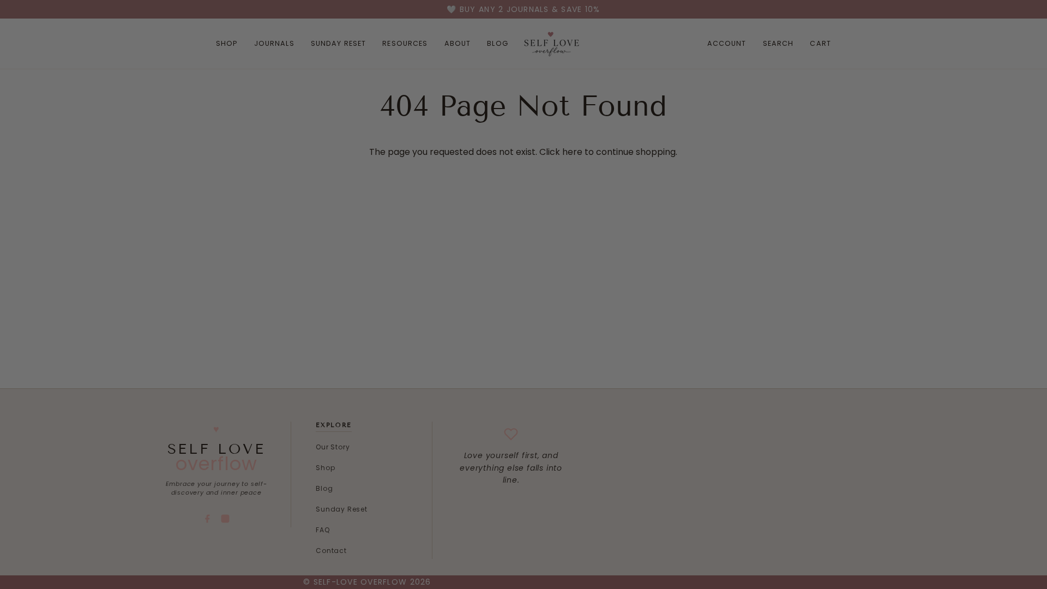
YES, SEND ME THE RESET (587, 380)
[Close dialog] (700, 103)
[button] (587, 426)
